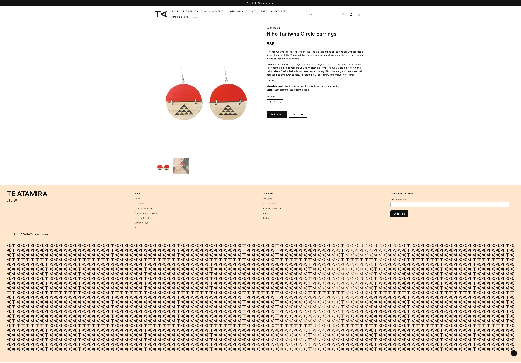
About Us (267, 213)
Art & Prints (140, 203)
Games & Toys (141, 222)
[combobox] (326, 14)
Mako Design (273, 28)
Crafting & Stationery (145, 218)
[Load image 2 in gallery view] (181, 166)
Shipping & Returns (272, 208)
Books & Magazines (144, 208)
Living (138, 199)
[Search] (343, 14)
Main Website (269, 203)
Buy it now (298, 114)
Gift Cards (267, 199)
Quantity (271, 96)
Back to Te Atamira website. (260, 3)
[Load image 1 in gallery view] (163, 166)
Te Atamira (25, 234)
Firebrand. (44, 234)
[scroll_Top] (514, 353)
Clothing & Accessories (146, 213)
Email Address (398, 200)
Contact (266, 218)
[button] (360, 14)
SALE (137, 227)
